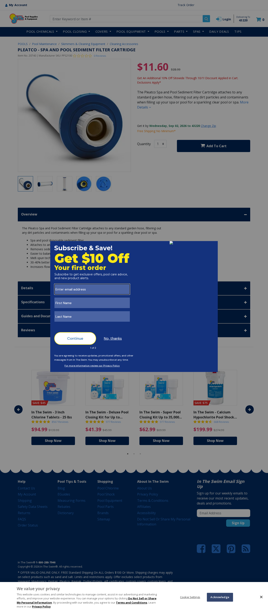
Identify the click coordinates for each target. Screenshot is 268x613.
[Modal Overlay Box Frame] (134, 306)
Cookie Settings (190, 597)
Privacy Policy (41, 606)
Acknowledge (219, 597)
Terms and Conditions (131, 602)
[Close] (261, 596)
